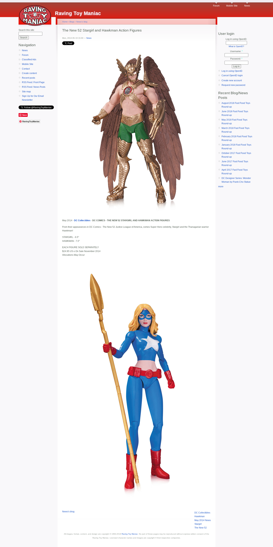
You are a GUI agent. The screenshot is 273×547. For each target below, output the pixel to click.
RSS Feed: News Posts (33, 87)
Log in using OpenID (232, 71)
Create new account (232, 80)
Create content (29, 73)
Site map (26, 91)
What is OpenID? (236, 46)
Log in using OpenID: (236, 39)
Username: (236, 51)
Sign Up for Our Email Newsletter (33, 98)
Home (65, 22)
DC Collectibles (202, 512)
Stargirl (198, 524)
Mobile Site (232, 5)
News (247, 5)
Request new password (233, 85)
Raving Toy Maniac (130, 534)
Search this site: (27, 30)
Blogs (71, 22)
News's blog (81, 22)
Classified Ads (29, 59)
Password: (236, 58)
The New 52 (200, 527)
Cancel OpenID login (232, 75)
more (220, 186)
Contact (26, 68)
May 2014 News (202, 520)
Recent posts (28, 78)
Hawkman (199, 516)
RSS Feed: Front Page (33, 82)
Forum (216, 5)
